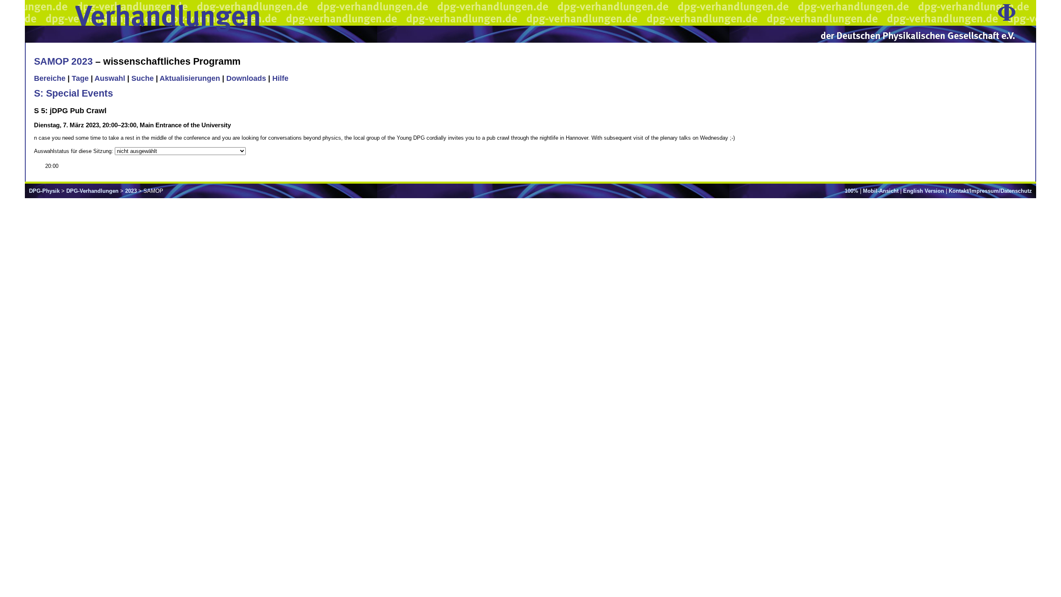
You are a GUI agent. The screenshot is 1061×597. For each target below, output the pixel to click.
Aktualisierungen (190, 78)
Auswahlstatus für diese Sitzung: (74, 151)
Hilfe (280, 78)
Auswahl (109, 78)
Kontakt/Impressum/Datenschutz (990, 191)
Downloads (246, 78)
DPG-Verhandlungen (92, 191)
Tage (80, 78)
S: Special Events (73, 93)
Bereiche (49, 78)
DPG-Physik (44, 191)
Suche (142, 78)
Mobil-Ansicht (881, 191)
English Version (923, 191)
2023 (131, 191)
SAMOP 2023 (63, 61)
